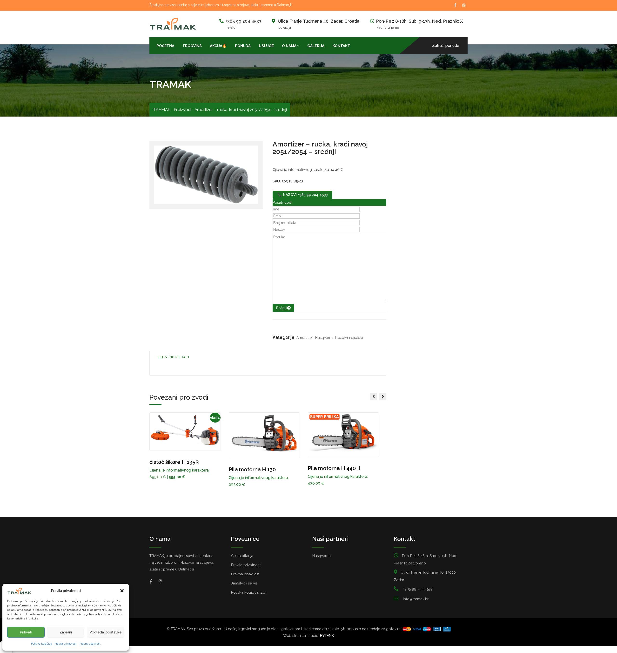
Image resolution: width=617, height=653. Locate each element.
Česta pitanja (242, 556)
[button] (122, 590)
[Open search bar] (358, 45)
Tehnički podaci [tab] (173, 357)
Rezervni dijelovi (349, 337)
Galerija (315, 46)
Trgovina (192, 46)
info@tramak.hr (416, 599)
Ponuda (243, 46)
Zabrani (66, 632)
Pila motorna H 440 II (334, 468)
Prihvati (26, 632)
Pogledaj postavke (105, 632)
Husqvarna (324, 337)
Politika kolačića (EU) (249, 592)
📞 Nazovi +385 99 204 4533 (302, 195)
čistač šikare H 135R (174, 462)
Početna (165, 46)
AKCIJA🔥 (218, 46)
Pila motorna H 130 (252, 469)
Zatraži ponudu (445, 45)
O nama (289, 46)
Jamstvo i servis (244, 583)
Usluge (266, 46)
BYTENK (327, 635)
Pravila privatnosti (65, 643)
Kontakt (341, 46)
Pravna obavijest (90, 643)
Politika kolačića (41, 643)
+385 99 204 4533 (243, 21)
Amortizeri (305, 337)
